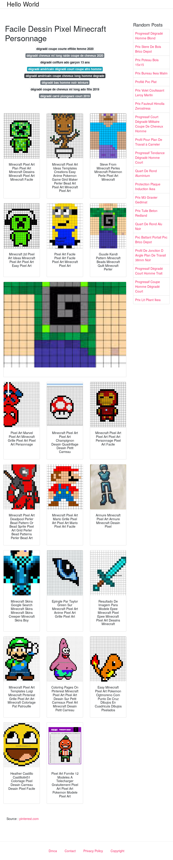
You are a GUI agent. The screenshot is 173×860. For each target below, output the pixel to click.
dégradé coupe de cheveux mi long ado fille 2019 (65, 89)
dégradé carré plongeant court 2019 (65, 96)
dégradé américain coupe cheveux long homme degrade (65, 76)
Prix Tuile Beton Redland (146, 213)
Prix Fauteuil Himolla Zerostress (149, 105)
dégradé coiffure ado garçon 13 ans (65, 62)
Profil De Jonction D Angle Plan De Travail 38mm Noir (150, 255)
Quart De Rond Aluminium (146, 173)
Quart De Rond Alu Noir (148, 226)
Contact (70, 851)
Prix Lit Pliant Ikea (148, 299)
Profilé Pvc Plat (146, 81)
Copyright (117, 851)
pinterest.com (29, 818)
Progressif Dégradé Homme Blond (149, 35)
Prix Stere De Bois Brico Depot (148, 49)
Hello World (23, 4)
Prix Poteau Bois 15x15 (147, 62)
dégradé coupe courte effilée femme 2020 (64, 49)
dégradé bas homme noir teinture (65, 82)
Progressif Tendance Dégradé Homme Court (150, 157)
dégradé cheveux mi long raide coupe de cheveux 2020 (65, 55)
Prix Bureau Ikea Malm (151, 73)
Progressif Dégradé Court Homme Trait (149, 270)
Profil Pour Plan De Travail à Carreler (148, 141)
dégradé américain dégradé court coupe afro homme (65, 69)
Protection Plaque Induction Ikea (147, 186)
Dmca (53, 851)
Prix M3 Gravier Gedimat (146, 199)
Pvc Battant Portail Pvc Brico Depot (151, 239)
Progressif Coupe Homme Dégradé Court (147, 286)
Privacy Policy (93, 851)
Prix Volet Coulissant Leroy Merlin (149, 92)
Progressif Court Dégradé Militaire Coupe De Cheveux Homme (149, 124)
